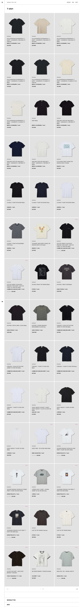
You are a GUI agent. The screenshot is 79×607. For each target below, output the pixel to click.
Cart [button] (76, 2)
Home (12, 2)
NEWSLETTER (11, 600)
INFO (8, 604)
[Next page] (77, 589)
